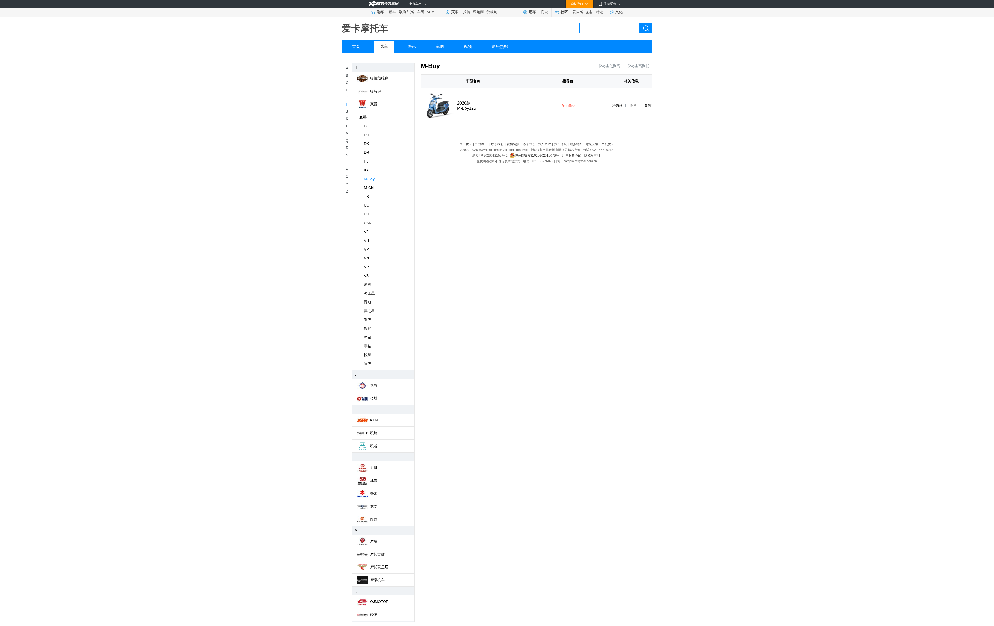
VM (366, 249)
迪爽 (367, 284)
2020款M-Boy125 (466, 106)
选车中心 (529, 144)
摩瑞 (373, 541)
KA (366, 170)
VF (366, 232)
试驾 (410, 12)
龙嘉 (373, 506)
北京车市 (415, 4)
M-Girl (369, 188)
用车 (532, 12)
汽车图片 (544, 144)
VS (366, 276)
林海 (373, 480)
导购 (402, 12)
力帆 (373, 468)
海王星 (369, 293)
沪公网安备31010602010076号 (537, 155)
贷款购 (491, 12)
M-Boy (369, 179)
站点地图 (576, 144)
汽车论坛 (560, 144)
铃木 (373, 493)
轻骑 (373, 615)
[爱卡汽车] (384, 4)
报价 (466, 12)
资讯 (412, 46)
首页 (356, 46)
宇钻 (367, 346)
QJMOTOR (379, 602)
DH (366, 135)
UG (366, 205)
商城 (544, 12)
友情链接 (513, 144)
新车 (392, 12)
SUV (430, 12)
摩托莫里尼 (379, 567)
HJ (366, 161)
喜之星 (369, 311)
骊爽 (367, 364)
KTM (374, 420)
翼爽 (367, 320)
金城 (373, 398)
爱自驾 (578, 12)
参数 (648, 105)
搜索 (645, 28)
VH (366, 240)
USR (367, 223)
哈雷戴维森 (379, 78)
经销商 (478, 12)
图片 (633, 105)
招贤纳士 (481, 144)
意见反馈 (592, 144)
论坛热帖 (500, 46)
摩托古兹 (377, 554)
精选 (599, 12)
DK (366, 144)
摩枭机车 (377, 580)
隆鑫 (373, 519)
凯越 (373, 446)
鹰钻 (367, 337)
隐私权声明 (592, 155)
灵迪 (367, 302)
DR (366, 152)
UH (366, 214)
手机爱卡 (608, 144)
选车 (380, 12)
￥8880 (568, 105)
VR (366, 267)
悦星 (367, 355)
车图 (420, 12)
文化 (619, 12)
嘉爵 (373, 385)
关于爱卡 (465, 144)
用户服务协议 (572, 155)
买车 (454, 12)
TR (366, 196)
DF (366, 126)
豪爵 (373, 104)
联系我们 (497, 144)
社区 (564, 12)
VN (366, 258)
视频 (468, 46)
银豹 (367, 328)
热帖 (589, 12)
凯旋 (373, 433)
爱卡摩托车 (365, 28)
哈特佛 (375, 91)
